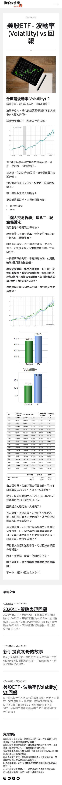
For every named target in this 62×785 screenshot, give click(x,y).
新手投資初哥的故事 (23, 651)
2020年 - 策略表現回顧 (25, 609)
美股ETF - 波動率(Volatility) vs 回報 (30, 689)
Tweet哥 (8, 603)
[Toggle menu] (55, 4)
